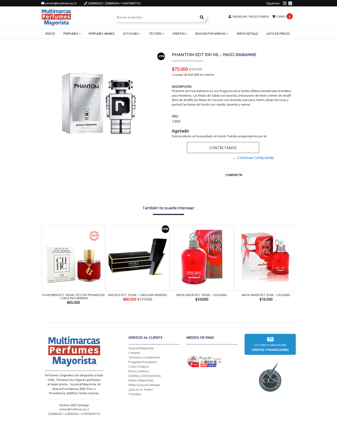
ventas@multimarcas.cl (60, 3)
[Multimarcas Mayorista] (56, 16)
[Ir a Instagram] (285, 3)
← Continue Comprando (253, 157)
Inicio (50, 33)
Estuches (130, 33)
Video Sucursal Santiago (144, 385)
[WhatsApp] (290, 3)
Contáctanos (223, 147)
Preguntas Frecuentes (142, 362)
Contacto (134, 353)
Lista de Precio (278, 33)
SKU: (175, 116)
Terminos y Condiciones (144, 357)
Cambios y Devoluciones (144, 376)
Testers (155, 33)
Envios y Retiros (138, 371)
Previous (45, 265)
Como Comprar (138, 367)
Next (291, 265)
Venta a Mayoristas (141, 380)
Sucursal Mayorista (141, 348)
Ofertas (178, 33)
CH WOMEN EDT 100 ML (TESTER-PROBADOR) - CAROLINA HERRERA (73, 296)
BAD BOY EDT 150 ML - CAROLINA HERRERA (137, 295)
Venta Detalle (247, 33)
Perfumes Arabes (102, 33)
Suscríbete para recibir (270, 347)
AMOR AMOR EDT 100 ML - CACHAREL (201, 295)
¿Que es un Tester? (140, 389)
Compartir (233, 175)
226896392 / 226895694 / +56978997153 (114, 3)
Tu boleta (134, 394)
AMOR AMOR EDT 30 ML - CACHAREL (266, 295)
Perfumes (71, 33)
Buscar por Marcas (211, 33)
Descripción (181, 86)
